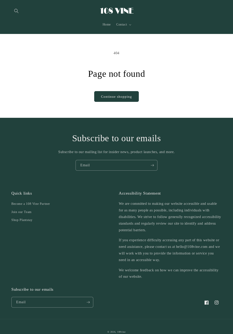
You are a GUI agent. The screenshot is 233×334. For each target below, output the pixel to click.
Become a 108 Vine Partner (30, 204)
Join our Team (21, 212)
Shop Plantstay (21, 220)
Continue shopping (116, 96)
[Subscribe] (152, 165)
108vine (121, 332)
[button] (16, 11)
